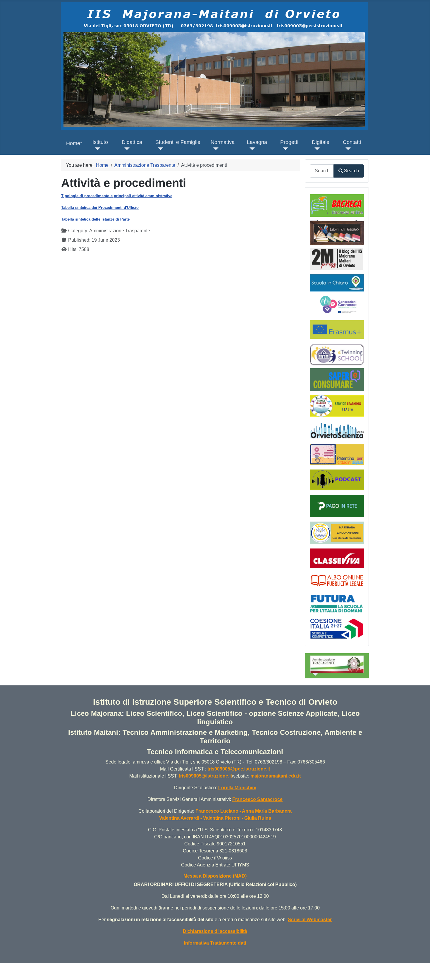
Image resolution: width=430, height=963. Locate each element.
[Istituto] (96, 149)
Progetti (289, 142)
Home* (74, 143)
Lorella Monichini (237, 787)
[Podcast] (337, 479)
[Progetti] (284, 149)
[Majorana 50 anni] (337, 532)
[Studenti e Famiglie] (159, 149)
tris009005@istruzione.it (205, 775)
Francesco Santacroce (257, 799)
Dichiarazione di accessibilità (215, 931)
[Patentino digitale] (337, 454)
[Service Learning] (337, 405)
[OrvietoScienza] (337, 430)
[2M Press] (337, 258)
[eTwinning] (337, 354)
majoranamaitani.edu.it (275, 775)
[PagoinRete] (337, 505)
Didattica (132, 142)
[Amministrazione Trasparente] (314, 674)
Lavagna (257, 142)
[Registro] (337, 557)
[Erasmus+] (337, 329)
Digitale (320, 142)
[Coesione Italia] (337, 628)
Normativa (223, 142)
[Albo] (337, 579)
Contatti (352, 142)
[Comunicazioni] (337, 205)
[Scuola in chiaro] (337, 282)
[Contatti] (347, 149)
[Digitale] (316, 149)
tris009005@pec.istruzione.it (238, 768)
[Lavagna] (251, 149)
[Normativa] (215, 149)
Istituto (100, 142)
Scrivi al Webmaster (310, 919)
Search (351, 170)
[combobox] (322, 171)
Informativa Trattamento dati (215, 942)
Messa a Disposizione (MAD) (215, 875)
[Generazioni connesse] (339, 304)
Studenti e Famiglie (177, 142)
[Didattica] (126, 149)
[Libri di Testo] (337, 232)
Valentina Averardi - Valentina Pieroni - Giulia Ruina (215, 818)
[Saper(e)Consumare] (337, 379)
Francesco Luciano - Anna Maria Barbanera (243, 811)
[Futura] (337, 603)
